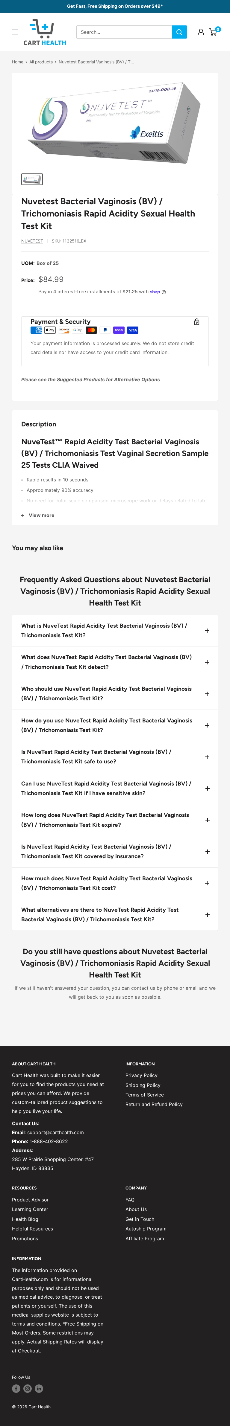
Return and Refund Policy (154, 1104)
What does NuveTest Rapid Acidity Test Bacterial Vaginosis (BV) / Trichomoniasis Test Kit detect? (106, 662)
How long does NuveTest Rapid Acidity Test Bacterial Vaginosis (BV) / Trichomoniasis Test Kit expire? (105, 820)
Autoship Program (146, 1229)
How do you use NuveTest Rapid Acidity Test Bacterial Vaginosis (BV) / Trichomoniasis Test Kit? (106, 725)
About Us (136, 1209)
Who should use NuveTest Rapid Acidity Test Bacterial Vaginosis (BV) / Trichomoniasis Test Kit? (106, 693)
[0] (213, 32)
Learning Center (30, 1209)
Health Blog (25, 1219)
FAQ (129, 1200)
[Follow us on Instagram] (27, 1388)
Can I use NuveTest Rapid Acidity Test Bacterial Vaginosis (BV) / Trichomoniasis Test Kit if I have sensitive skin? (106, 788)
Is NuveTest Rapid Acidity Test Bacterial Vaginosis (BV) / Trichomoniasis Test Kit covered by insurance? (96, 851)
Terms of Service (144, 1095)
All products (41, 61)
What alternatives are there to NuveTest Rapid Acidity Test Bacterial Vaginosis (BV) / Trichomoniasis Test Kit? (100, 914)
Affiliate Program (144, 1239)
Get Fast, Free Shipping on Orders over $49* (115, 6)
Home (17, 61)
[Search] (179, 32)
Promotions (25, 1239)
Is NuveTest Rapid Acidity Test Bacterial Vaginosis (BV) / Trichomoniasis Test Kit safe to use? (96, 756)
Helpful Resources (32, 1229)
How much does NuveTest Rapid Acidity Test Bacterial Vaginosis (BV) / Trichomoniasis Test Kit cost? (106, 883)
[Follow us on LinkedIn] (39, 1388)
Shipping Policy (143, 1085)
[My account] (201, 32)
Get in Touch (139, 1219)
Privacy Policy (141, 1075)
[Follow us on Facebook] (16, 1388)
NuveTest (32, 240)
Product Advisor (30, 1200)
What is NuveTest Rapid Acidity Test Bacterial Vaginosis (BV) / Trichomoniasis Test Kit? (104, 630)
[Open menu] (15, 32)
